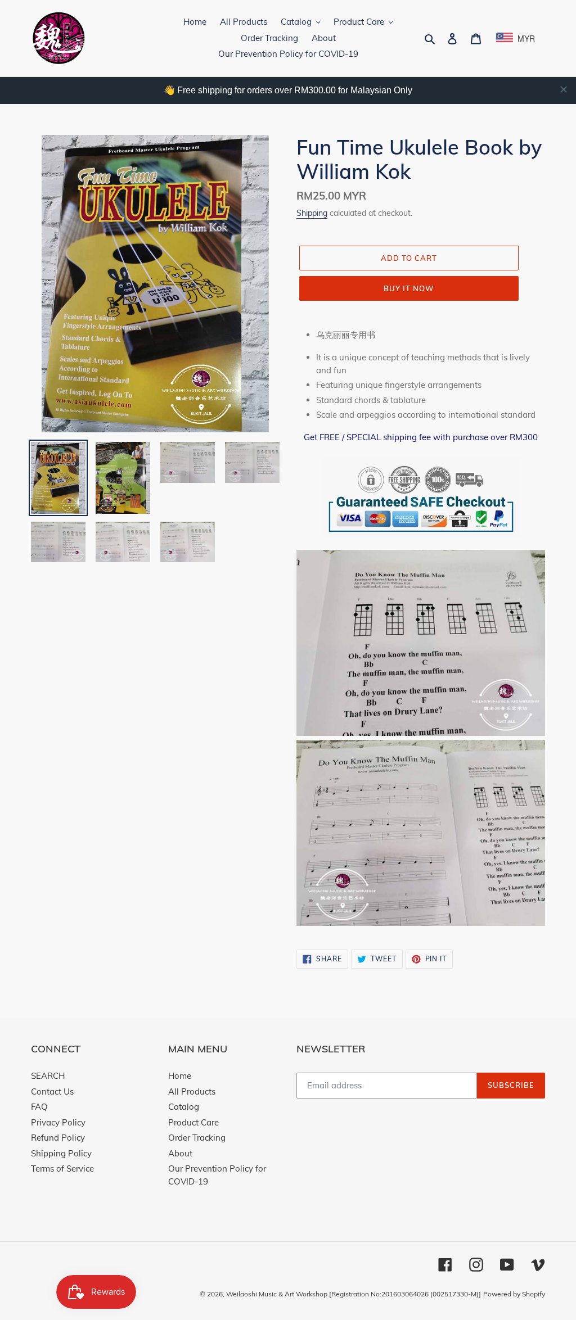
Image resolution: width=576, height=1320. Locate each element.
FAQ (39, 1106)
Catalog (183, 1106)
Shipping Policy (61, 1153)
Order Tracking (197, 1137)
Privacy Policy (58, 1122)
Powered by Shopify (514, 1294)
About (180, 1153)
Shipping (311, 213)
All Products (191, 1091)
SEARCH (48, 1075)
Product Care (193, 1122)
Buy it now (409, 288)
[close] (564, 89)
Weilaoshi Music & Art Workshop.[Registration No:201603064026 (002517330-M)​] (353, 1294)
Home (179, 1075)
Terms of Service (62, 1168)
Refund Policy (58, 1137)
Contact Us (52, 1091)
